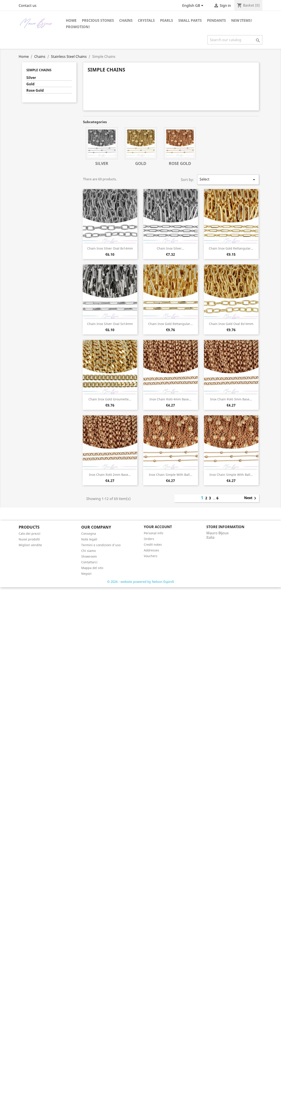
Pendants (216, 20)
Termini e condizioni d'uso (101, 545)
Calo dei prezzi (29, 533)
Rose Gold (35, 90)
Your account (158, 526)
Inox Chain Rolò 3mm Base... (231, 399)
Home (71, 20)
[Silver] (102, 143)
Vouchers (150, 556)
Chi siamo (88, 551)
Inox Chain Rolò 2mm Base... (110, 475)
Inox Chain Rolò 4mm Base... (170, 399)
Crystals (146, 20)
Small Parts (190, 20)
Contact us (27, 5)
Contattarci (89, 562)
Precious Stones (98, 20)
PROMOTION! (78, 26)
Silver (31, 77)
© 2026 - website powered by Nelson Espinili (140, 581)
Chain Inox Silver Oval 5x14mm (110, 324)
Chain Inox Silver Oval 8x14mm (110, 248)
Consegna (88, 533)
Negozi (86, 573)
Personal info (153, 533)
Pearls (166, 20)
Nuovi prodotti (29, 539)
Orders (149, 539)
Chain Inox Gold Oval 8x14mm (231, 324)
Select (228, 179)
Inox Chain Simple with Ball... (170, 475)
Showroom (89, 556)
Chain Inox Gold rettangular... (231, 248)
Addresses (151, 550)
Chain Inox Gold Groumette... (109, 399)
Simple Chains (38, 70)
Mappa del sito (92, 568)
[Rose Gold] (180, 143)
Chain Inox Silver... (170, 248)
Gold (30, 84)
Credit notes (153, 544)
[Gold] (141, 143)
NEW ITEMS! (241, 20)
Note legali (89, 539)
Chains (126, 20)
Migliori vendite (30, 545)
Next (251, 498)
